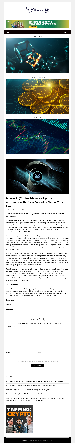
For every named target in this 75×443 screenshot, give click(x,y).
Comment (10, 327)
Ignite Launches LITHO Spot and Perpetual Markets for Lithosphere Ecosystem (30, 385)
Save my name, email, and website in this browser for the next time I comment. (38, 361)
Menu (66, 32)
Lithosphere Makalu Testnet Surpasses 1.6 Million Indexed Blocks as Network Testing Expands (35, 381)
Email (40, 353)
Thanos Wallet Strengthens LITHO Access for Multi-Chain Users (25, 394)
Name (8, 353)
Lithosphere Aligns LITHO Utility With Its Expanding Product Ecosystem (28, 390)
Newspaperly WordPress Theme (42, 440)
